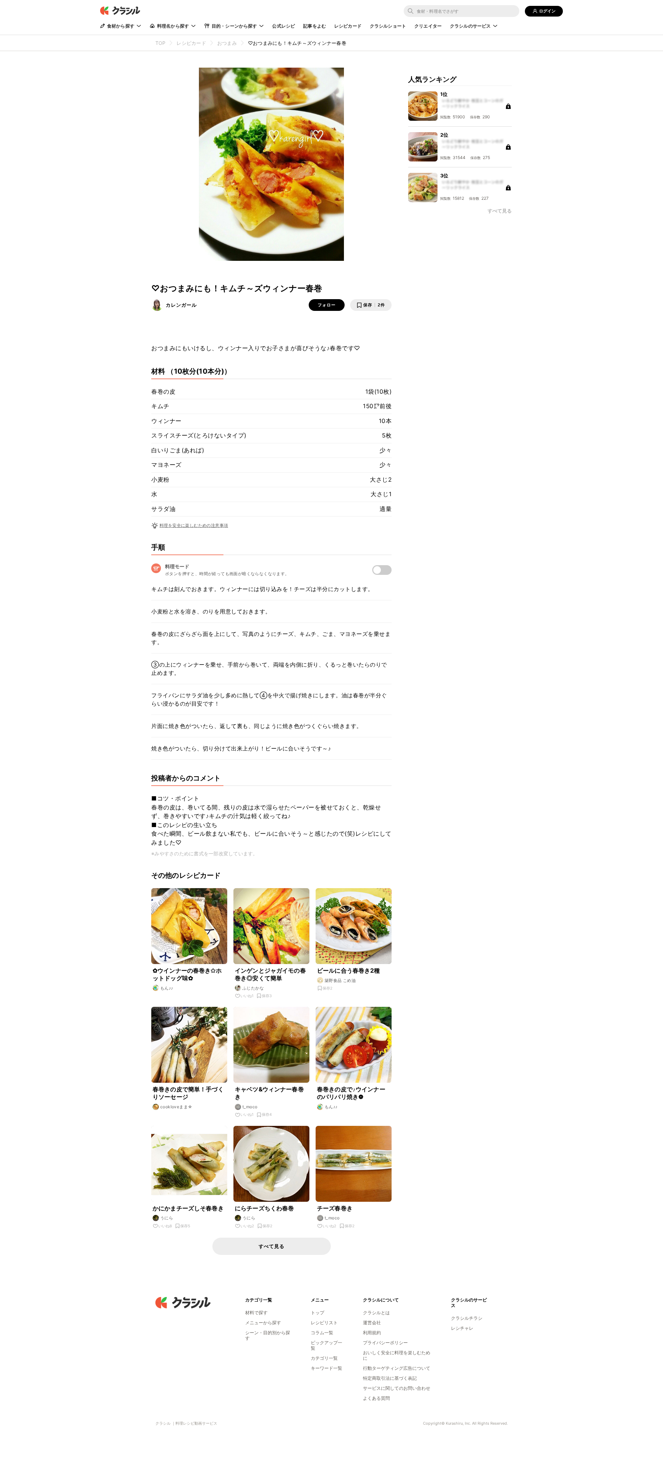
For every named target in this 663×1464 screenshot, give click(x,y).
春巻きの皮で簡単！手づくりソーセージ (188, 1093)
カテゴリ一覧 (324, 1358)
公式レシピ (283, 26)
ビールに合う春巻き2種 (348, 970)
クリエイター (428, 26)
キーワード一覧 (326, 1368)
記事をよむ (314, 26)
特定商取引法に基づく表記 (390, 1378)
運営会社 (372, 1322)
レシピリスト (324, 1322)
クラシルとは (376, 1312)
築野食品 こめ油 (340, 980)
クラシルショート (388, 26)
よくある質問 (376, 1398)
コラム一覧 (322, 1332)
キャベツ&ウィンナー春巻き (269, 1093)
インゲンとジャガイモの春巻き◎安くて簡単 (270, 974)
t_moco (249, 1106)
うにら (166, 1217)
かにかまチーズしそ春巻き (188, 1208)
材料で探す (256, 1312)
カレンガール (181, 305)
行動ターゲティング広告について (396, 1368)
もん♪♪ (166, 988)
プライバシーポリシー (385, 1342)
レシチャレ (462, 1328)
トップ (317, 1312)
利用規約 (372, 1332)
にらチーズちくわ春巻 (264, 1208)
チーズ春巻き (335, 1208)
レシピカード (348, 26)
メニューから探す (263, 1322)
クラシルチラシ (466, 1318)
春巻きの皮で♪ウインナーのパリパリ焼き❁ (351, 1093)
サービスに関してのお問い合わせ (396, 1388)
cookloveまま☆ (176, 1106)
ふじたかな (253, 988)
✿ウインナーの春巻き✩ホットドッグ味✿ (187, 974)
